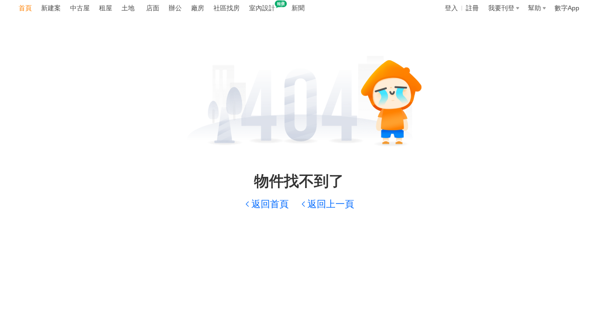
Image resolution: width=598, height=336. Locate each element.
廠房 (197, 8)
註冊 (472, 8)
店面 (152, 8)
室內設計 (262, 8)
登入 (451, 8)
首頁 (25, 8)
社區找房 (227, 8)
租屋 (105, 8)
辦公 (175, 8)
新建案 (51, 8)
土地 (128, 8)
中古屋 (80, 8)
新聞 (298, 8)
